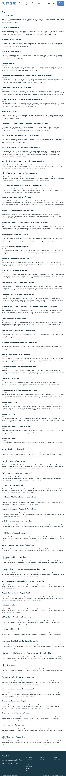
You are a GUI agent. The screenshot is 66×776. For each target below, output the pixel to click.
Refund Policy (57, 761)
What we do (33, 3)
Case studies (43, 3)
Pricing (38, 3)
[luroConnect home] (9, 3)
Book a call (60, 3)
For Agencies (28, 3)
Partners (49, 3)
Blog (54, 3)
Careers (41, 764)
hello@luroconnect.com (7, 763)
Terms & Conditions (58, 759)
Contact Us (42, 759)
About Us (42, 757)
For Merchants (21, 3)
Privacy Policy (57, 757)
